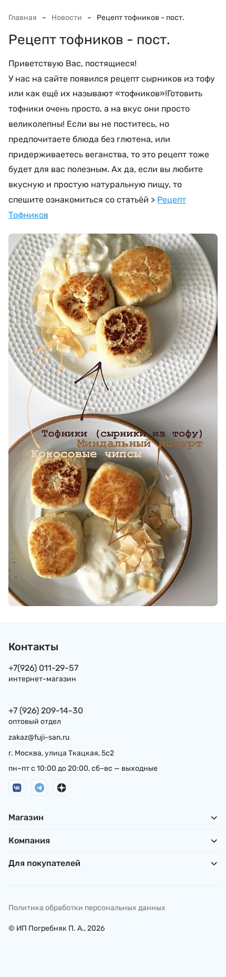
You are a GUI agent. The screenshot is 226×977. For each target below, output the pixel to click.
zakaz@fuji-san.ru (38, 737)
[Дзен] (61, 788)
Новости (67, 17)
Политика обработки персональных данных (87, 907)
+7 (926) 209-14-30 (45, 711)
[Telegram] (39, 788)
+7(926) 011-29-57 (43, 668)
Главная (22, 17)
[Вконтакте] (17, 788)
